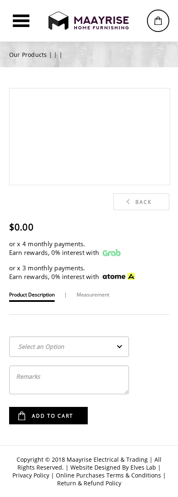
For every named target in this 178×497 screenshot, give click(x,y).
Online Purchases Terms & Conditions (108, 475)
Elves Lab (143, 467)
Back (143, 202)
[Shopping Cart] (158, 21)
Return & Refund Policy (89, 483)
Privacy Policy (30, 475)
